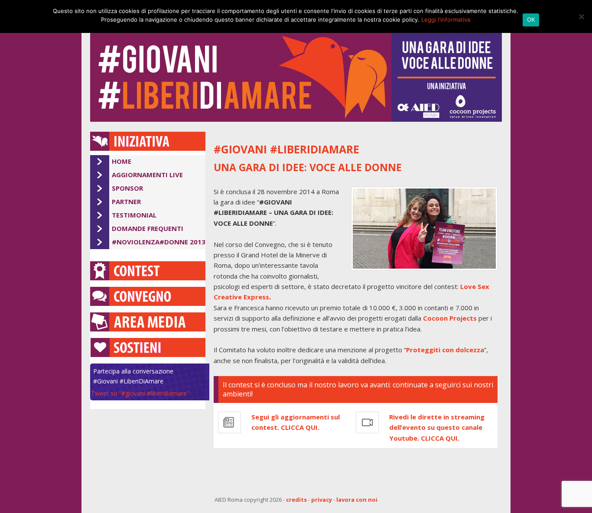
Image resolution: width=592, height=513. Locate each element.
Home (121, 161)
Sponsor (127, 188)
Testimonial (134, 215)
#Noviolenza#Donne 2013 (158, 241)
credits (296, 499)
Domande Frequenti (147, 228)
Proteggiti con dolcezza (445, 349)
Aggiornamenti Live (147, 174)
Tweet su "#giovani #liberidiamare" (140, 393)
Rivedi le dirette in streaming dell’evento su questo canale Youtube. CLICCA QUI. (437, 427)
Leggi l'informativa (445, 19)
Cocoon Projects (450, 318)
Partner (126, 201)
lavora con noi (356, 499)
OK (531, 19)
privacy (321, 499)
